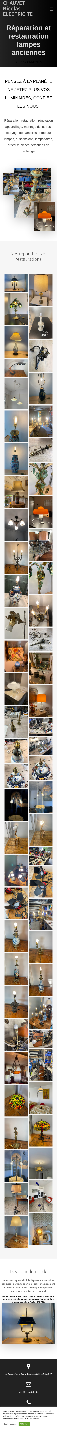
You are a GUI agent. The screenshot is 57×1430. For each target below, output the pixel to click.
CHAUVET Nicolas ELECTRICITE (18, 8)
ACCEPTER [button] (24, 1424)
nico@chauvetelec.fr (28, 1392)
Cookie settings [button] (10, 1424)
